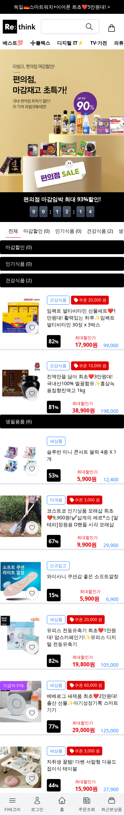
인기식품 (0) (68, 231)
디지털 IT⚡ (70, 42)
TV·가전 (98, 42)
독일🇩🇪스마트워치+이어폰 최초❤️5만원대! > (62, 6)
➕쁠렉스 (40, 42)
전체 (13, 231)
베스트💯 (13, 42)
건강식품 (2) (100, 231)
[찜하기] (32, 327)
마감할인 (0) (36, 231)
